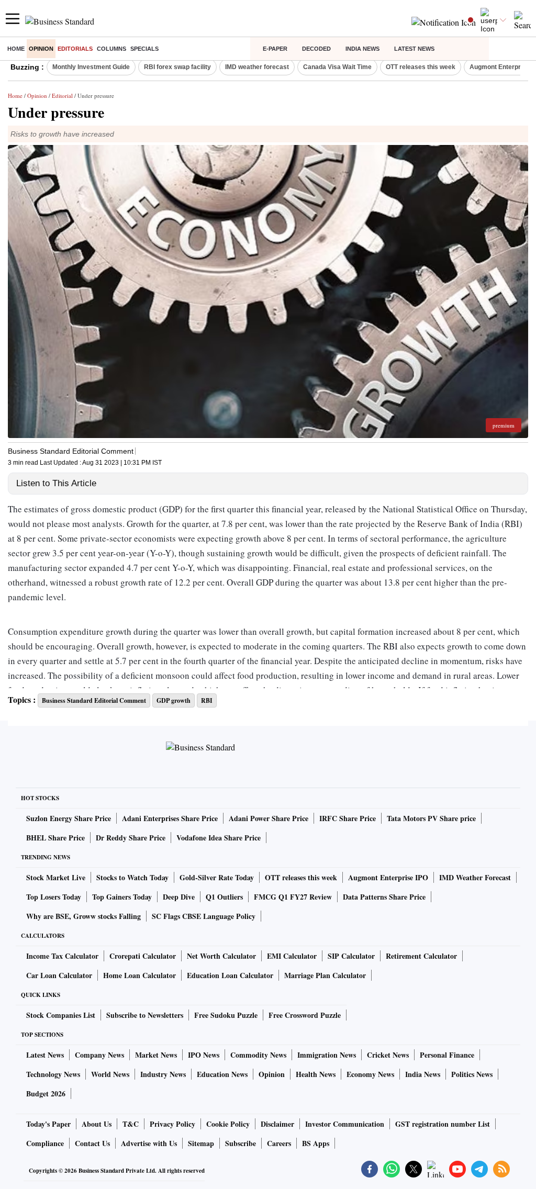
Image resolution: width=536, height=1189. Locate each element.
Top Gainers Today (122, 896)
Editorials (75, 49)
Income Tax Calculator (62, 955)
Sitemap (201, 1143)
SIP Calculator (351, 955)
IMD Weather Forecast (475, 877)
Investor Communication (344, 1123)
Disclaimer (277, 1123)
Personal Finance (447, 1054)
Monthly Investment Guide (91, 67)
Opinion (41, 49)
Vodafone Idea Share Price (218, 837)
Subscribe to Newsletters (144, 1014)
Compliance (45, 1143)
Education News (222, 1074)
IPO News (203, 1054)
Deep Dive (179, 896)
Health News (316, 1074)
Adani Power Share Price (268, 818)
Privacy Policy (172, 1123)
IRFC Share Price (347, 818)
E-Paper (275, 49)
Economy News (370, 1074)
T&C (130, 1123)
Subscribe (240, 1143)
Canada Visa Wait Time (337, 67)
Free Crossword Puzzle (305, 1014)
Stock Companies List (60, 1014)
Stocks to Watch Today (132, 877)
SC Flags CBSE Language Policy (203, 916)
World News (110, 1074)
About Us (96, 1123)
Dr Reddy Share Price (130, 837)
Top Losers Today (53, 896)
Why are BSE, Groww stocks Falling (83, 916)
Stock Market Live (55, 877)
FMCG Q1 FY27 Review (293, 896)
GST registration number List (442, 1123)
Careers (279, 1143)
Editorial (62, 95)
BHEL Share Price (55, 837)
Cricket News (388, 1054)
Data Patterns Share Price (384, 896)
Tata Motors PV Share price (431, 818)
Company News (99, 1054)
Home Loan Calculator (139, 975)
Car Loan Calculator (59, 975)
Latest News (414, 49)
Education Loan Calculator (230, 975)
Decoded (316, 49)
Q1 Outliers (224, 896)
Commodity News (258, 1054)
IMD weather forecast (257, 67)
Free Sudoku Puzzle (226, 1014)
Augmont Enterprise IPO (388, 877)
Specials (144, 49)
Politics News (472, 1074)
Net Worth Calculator (221, 955)
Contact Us (92, 1143)
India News (362, 49)
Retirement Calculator (421, 955)
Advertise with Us (149, 1143)
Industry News (163, 1074)
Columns (111, 49)
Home (16, 49)
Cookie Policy (228, 1123)
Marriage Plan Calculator (325, 975)
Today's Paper (48, 1123)
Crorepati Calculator (142, 955)
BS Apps (315, 1143)
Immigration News (326, 1054)
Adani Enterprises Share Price (170, 818)
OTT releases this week (420, 67)
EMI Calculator (292, 955)
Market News (156, 1054)
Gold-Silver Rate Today (217, 877)
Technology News (53, 1074)
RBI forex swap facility (177, 67)
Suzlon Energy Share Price (68, 818)
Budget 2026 (45, 1093)
